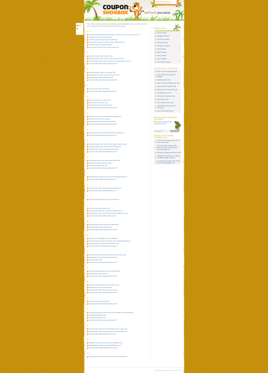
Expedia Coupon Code (164, 80)
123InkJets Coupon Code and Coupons (100, 37)
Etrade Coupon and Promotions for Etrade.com (102, 121)
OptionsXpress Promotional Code (167, 89)
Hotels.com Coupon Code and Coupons (100, 163)
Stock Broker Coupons (164, 62)
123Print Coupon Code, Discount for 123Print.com (103, 39)
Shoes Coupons (162, 59)
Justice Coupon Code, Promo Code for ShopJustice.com (105, 188)
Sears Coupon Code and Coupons (99, 301)
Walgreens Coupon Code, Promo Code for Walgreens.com (106, 343)
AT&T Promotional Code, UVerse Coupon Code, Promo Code (106, 58)
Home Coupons (161, 55)
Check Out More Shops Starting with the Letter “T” (103, 320)
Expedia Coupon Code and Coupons (99, 119)
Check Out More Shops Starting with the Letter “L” (103, 216)
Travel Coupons (162, 33)
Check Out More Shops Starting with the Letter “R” (103, 292)
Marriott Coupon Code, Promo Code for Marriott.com (104, 224)
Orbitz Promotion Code (95, 260)
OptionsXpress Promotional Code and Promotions (103, 257)
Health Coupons (162, 52)
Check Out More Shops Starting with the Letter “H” (103, 168)
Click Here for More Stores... (165, 111)
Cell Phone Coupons (163, 39)
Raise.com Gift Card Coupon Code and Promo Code (104, 285)
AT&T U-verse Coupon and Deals (167, 71)
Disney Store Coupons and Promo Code (100, 105)
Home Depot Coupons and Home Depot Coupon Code (104, 160)
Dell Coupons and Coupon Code (98, 102)
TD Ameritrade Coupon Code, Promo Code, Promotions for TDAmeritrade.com (111, 312)
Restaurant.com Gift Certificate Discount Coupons (103, 290)
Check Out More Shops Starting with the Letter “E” (103, 124)
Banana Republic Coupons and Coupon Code (102, 72)
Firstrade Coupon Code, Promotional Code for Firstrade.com (106, 133)
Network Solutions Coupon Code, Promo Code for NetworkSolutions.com (110, 241)
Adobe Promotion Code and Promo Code (101, 56)
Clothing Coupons (162, 42)
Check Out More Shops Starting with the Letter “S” (103, 304)
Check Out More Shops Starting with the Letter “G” (103, 151)
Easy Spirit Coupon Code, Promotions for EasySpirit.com (105, 116)
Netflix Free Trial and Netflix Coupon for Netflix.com (103, 238)
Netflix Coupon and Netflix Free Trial (168, 83)
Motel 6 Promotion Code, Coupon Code (100, 227)
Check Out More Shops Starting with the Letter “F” (103, 135)
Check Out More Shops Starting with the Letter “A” (103, 63)
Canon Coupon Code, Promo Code (99, 89)
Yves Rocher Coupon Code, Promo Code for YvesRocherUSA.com (108, 356)
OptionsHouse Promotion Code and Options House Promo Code (107, 255)
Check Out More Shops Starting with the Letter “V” (103, 334)
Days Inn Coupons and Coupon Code (100, 100)
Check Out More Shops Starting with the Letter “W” (103, 348)
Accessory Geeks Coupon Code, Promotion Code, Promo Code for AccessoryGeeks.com (167, 147)
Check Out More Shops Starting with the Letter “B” (103, 80)
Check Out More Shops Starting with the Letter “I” (103, 179)
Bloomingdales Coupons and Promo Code (101, 77)
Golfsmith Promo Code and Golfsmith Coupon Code (104, 149)
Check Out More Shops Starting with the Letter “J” (103, 190)
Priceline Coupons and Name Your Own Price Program (104, 271)
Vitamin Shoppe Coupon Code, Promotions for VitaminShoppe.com (108, 331)
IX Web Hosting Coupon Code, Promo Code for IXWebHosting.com (108, 177)
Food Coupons (161, 49)
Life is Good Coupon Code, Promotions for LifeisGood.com (105, 211)
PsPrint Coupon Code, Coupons (98, 273)
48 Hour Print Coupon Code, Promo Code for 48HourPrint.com (107, 42)
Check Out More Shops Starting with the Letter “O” (103, 262)
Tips (155, 370)
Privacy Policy (164, 370)
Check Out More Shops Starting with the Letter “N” (103, 246)
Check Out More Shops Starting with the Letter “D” (103, 107)
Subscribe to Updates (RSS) (163, 121)
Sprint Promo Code (163, 99)
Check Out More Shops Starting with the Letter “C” (103, 91)
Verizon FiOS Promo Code (165, 102)
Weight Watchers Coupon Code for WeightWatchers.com (105, 345)
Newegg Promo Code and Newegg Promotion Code (104, 243)
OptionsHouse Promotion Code (166, 86)
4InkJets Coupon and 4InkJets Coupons (100, 44)
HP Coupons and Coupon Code (98, 165)
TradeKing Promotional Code (97, 315)
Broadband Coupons (163, 36)
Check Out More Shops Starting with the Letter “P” (103, 276)
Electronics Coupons (163, 46)
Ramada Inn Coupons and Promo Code (100, 287)
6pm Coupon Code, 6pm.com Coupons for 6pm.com (104, 47)
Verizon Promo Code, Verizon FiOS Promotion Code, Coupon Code (108, 329)
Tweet (79, 25)
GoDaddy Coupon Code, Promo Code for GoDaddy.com (105, 146)
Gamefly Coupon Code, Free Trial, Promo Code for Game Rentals (107, 144)
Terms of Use (159, 370)
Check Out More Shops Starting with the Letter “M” (103, 229)
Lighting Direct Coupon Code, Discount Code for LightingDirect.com (108, 213)
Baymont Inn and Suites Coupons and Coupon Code (104, 75)
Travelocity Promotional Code (97, 317)
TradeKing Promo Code (164, 93)
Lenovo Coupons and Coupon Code (99, 208)
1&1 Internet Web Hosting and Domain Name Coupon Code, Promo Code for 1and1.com (114, 34)
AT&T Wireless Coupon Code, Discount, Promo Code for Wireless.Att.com (110, 61)
